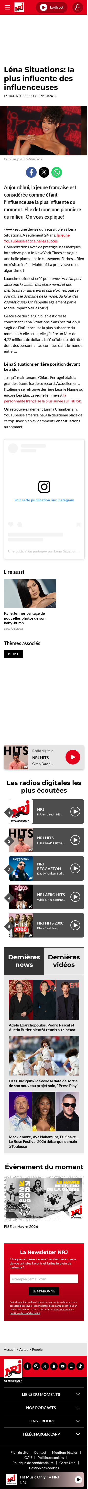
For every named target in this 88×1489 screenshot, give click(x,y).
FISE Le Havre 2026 (21, 1226)
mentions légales (63, 1309)
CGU (28, 1457)
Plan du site (19, 1452)
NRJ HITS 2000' (50, 923)
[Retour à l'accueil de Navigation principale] (19, 7)
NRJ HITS (40, 757)
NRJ (40, 809)
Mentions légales (64, 1452)
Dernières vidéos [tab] (64, 961)
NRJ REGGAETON (49, 866)
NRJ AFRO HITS (51, 894)
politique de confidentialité (25, 1313)
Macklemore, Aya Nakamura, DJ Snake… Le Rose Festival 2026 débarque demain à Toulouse (44, 1141)
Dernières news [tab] (24, 961)
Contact (40, 1452)
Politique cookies (51, 1457)
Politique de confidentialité (33, 1463)
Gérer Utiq (67, 1463)
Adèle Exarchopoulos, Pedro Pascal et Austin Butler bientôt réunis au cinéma (42, 1027)
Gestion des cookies (44, 1468)
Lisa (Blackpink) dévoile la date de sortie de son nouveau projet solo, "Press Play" (43, 1083)
